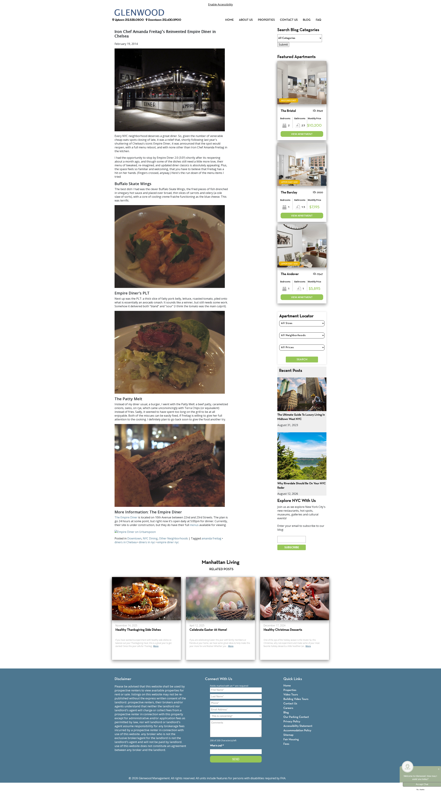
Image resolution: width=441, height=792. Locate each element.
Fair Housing (291, 739)
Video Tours (290, 694)
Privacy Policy (291, 721)
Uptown (129, 20)
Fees (286, 744)
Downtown (164, 20)
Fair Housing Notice (299, 778)
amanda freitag (211, 538)
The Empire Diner (126, 517)
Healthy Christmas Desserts (283, 629)
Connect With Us (218, 679)
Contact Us (289, 20)
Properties (266, 20)
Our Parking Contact (296, 717)
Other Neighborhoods (173, 538)
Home (229, 20)
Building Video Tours (295, 699)
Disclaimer (123, 679)
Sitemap (288, 735)
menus (194, 525)
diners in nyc (147, 542)
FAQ (318, 20)
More (155, 646)
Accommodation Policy (297, 730)
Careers (288, 708)
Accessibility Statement (297, 726)
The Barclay (289, 192)
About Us (246, 20)
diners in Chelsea (126, 542)
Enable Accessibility (220, 4)
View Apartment (302, 134)
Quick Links (292, 679)
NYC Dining (150, 538)
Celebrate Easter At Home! (208, 629)
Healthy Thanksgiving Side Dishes (138, 629)
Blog (307, 20)
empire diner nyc (168, 542)
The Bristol (288, 111)
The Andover (290, 274)
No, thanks (420, 789)
